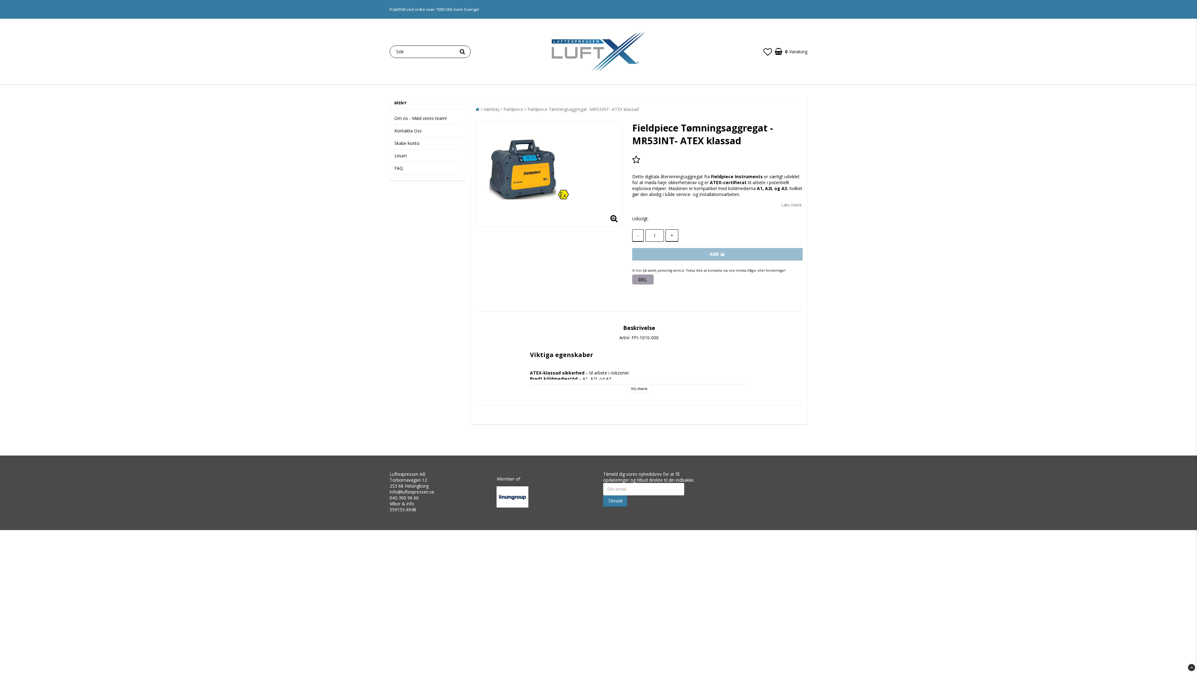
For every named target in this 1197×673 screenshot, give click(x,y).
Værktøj (491, 109)
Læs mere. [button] (792, 205)
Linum (400, 156)
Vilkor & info (402, 504)
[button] (767, 52)
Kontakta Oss (408, 131)
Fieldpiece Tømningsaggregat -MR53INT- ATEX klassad (583, 109)
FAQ (398, 168)
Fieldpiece (513, 109)
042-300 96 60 (404, 498)
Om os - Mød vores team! (420, 118)
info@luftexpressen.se (412, 492)
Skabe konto (407, 143)
